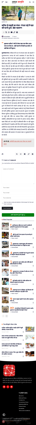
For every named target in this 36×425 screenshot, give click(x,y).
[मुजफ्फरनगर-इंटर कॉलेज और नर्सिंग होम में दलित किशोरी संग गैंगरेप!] (5, 262)
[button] (3, 2)
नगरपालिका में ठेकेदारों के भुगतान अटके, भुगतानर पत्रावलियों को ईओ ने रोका (22, 309)
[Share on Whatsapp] (9, 32)
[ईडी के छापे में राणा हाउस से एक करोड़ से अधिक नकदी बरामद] (5, 235)
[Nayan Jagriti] (18, 2)
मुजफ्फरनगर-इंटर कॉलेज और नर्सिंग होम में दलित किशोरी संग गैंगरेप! (21, 263)
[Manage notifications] (3, 421)
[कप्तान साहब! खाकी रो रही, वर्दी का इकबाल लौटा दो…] (5, 299)
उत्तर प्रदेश (29, 336)
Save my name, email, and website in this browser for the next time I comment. (19, 203)
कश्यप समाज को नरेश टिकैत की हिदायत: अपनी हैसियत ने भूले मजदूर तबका (12, 345)
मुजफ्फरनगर (4, 22)
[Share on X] (6, 32)
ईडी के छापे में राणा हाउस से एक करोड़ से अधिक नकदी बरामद (21, 235)
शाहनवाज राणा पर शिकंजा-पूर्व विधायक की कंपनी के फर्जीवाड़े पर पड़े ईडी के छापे (21, 290)
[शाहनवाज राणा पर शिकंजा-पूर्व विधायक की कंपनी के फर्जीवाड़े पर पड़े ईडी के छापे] (5, 290)
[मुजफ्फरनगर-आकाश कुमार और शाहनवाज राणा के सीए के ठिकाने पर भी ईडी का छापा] (5, 244)
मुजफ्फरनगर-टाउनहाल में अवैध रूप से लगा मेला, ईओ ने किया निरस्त (21, 272)
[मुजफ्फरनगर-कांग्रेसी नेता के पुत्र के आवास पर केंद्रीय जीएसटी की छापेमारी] (5, 253)
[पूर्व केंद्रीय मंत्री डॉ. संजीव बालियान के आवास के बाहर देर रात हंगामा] (5, 281)
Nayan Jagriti (15, 229)
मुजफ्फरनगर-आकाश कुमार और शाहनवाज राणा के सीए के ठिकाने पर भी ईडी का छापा (21, 244)
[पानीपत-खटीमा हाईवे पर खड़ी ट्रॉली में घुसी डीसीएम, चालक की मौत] (30, 329)
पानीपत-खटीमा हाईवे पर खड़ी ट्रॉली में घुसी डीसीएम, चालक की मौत (12, 328)
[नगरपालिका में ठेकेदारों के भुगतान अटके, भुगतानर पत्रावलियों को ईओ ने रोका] (5, 309)
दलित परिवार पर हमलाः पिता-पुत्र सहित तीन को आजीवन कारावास (13, 353)
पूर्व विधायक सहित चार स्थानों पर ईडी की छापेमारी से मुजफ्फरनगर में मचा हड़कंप (21, 226)
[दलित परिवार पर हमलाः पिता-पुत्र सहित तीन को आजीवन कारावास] (30, 353)
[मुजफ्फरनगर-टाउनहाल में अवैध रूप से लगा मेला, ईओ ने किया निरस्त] (5, 272)
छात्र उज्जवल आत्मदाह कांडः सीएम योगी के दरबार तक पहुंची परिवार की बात (12, 336)
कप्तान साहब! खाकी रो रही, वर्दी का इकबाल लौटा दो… (21, 300)
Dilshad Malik (7, 36)
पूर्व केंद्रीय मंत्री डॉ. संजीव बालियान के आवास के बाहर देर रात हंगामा (20, 281)
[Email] (11, 32)
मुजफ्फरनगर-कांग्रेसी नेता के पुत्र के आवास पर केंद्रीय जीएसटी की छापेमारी (22, 253)
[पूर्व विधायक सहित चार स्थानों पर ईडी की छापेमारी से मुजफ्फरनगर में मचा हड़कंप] (5, 226)
